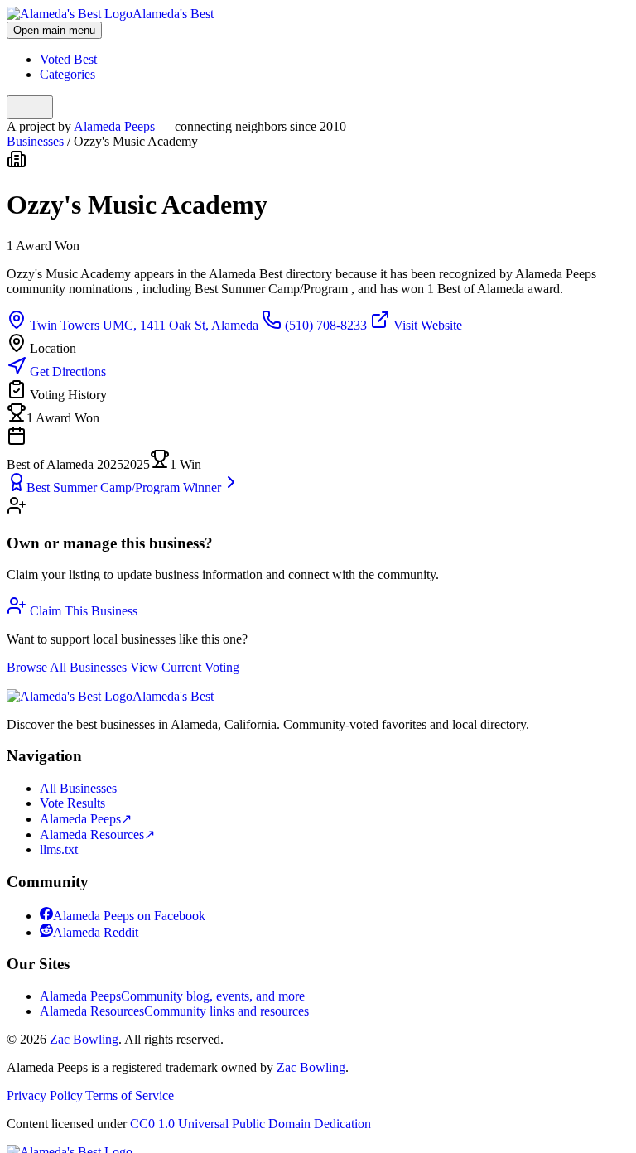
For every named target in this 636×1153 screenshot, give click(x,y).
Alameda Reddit (95, 932)
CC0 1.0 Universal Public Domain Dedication (250, 1124)
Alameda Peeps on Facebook (129, 916)
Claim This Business (81, 611)
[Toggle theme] (30, 107)
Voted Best (68, 59)
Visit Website (426, 325)
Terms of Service (129, 1095)
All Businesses (78, 788)
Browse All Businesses (68, 667)
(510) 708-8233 (326, 325)
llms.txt (59, 849)
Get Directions (66, 371)
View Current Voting (184, 667)
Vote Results (72, 803)
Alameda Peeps (116, 126)
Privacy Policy (45, 1095)
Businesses (35, 141)
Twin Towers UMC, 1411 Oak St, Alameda (144, 325)
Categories (67, 74)
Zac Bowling (84, 1039)
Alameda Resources (97, 834)
